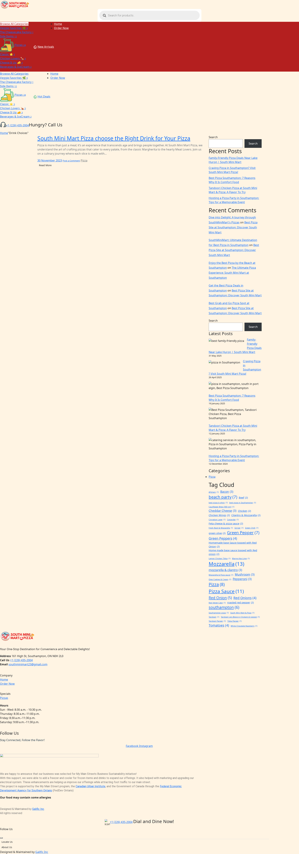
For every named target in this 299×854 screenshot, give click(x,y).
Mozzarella (226, 563)
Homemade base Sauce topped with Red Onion (233, 544)
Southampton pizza (219, 613)
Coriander (233, 519)
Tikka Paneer (234, 621)
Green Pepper (243, 532)
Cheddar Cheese (222, 511)
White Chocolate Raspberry (244, 626)
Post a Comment (71, 160)
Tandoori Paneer (217, 621)
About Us (7, 847)
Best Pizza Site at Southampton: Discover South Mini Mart (233, 227)
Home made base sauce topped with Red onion (233, 552)
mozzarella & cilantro (225, 570)
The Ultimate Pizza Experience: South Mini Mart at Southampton (232, 273)
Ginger (238, 528)
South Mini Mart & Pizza (242, 613)
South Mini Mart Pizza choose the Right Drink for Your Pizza (113, 138)
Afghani (214, 492)
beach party (223, 497)
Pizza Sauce (226, 591)
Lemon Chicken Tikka (219, 558)
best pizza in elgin (218, 502)
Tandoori (214, 617)
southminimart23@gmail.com (27, 664)
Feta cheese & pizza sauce (226, 523)
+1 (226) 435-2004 (17, 125)
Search (213, 137)
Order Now (7, 684)
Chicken (244, 511)
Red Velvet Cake (217, 603)
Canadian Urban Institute (90, 786)
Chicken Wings (219, 515)
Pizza (84, 160)
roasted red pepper (240, 602)
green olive (217, 533)
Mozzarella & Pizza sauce (221, 575)
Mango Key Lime (241, 558)
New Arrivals (46, 47)
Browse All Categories (14, 24)
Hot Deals (44, 96)
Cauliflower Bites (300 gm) (221, 507)
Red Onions (244, 598)
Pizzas (4, 698)
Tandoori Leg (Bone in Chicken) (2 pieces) (240, 617)
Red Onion (220, 597)
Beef (243, 497)
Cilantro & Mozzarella (245, 515)
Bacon (226, 492)
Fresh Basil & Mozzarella (221, 528)
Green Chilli (251, 528)
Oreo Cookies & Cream (220, 579)
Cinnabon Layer (217, 519)
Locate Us (7, 841)
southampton (224, 607)
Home (4, 133)
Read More (45, 165)
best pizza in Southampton (242, 502)
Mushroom (245, 574)
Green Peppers (223, 538)
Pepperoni (242, 579)
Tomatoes (219, 625)
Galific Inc (38, 809)
